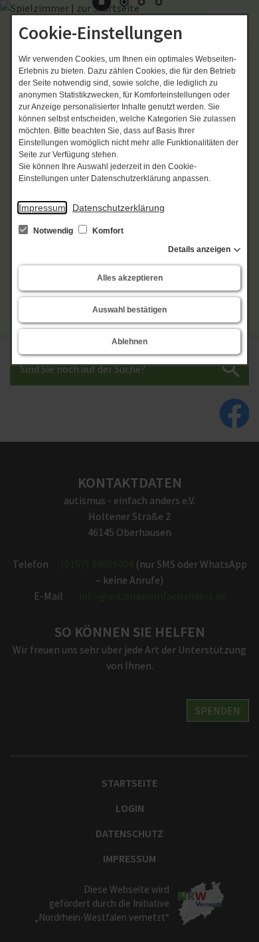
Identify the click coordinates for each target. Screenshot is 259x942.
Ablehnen (129, 341)
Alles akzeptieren (130, 278)
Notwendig (53, 231)
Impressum (42, 207)
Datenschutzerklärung (118, 207)
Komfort (107, 231)
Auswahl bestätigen (129, 309)
